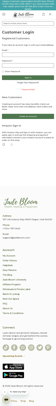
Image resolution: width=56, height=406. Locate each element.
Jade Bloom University (14, 279)
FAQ (5, 303)
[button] (11, 145)
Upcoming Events (12, 356)
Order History (10, 260)
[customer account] (50, 14)
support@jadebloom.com (16, 238)
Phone (6, 225)
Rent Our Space (11, 299)
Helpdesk (8, 265)
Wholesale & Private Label (16, 289)
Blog (31, 401)
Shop (23, 401)
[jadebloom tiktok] (6, 348)
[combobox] (28, 23)
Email (6, 234)
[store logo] (23, 15)
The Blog (7, 275)
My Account (9, 256)
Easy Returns (10, 270)
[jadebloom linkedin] (47, 348)
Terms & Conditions (13, 313)
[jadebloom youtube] (23, 348)
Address (7, 216)
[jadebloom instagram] (31, 348)
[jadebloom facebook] (14, 348)
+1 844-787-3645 (11, 228)
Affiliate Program (12, 284)
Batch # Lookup (11, 294)
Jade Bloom (17, 386)
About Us (8, 308)
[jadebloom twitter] (40, 348)
